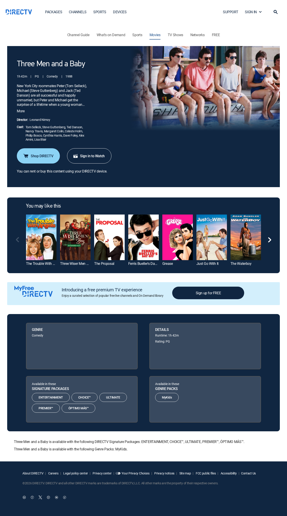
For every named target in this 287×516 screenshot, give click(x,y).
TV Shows (175, 34)
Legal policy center (75, 473)
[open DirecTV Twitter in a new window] (40, 497)
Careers (53, 473)
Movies (155, 34)
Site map (185, 473)
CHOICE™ (84, 397)
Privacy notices (164, 473)
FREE (216, 34)
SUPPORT (230, 11)
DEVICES (120, 11)
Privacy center (102, 473)
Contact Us (248, 473)
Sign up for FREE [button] (208, 292)
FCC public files (205, 473)
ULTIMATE (113, 397)
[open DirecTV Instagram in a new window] (48, 497)
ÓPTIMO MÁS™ (78, 408)
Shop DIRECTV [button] (42, 155)
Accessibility (228, 473)
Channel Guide (78, 34)
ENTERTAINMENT (51, 397)
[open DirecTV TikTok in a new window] (64, 497)
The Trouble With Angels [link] (44, 263)
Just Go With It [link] (207, 263)
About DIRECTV (32, 473)
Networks (197, 34)
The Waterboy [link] (241, 263)
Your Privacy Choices (135, 473)
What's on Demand (111, 34)
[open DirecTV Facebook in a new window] (32, 497)
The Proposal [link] (104, 263)
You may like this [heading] (43, 206)
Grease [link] (167, 263)
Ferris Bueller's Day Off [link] (145, 263)
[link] (41, 237)
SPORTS (99, 11)
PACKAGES (53, 11)
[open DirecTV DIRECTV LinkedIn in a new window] (24, 497)
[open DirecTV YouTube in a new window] (56, 497)
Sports (137, 34)
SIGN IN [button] (251, 11)
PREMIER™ (46, 408)
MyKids (167, 397)
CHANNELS (77, 11)
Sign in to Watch (92, 155)
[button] (276, 12)
